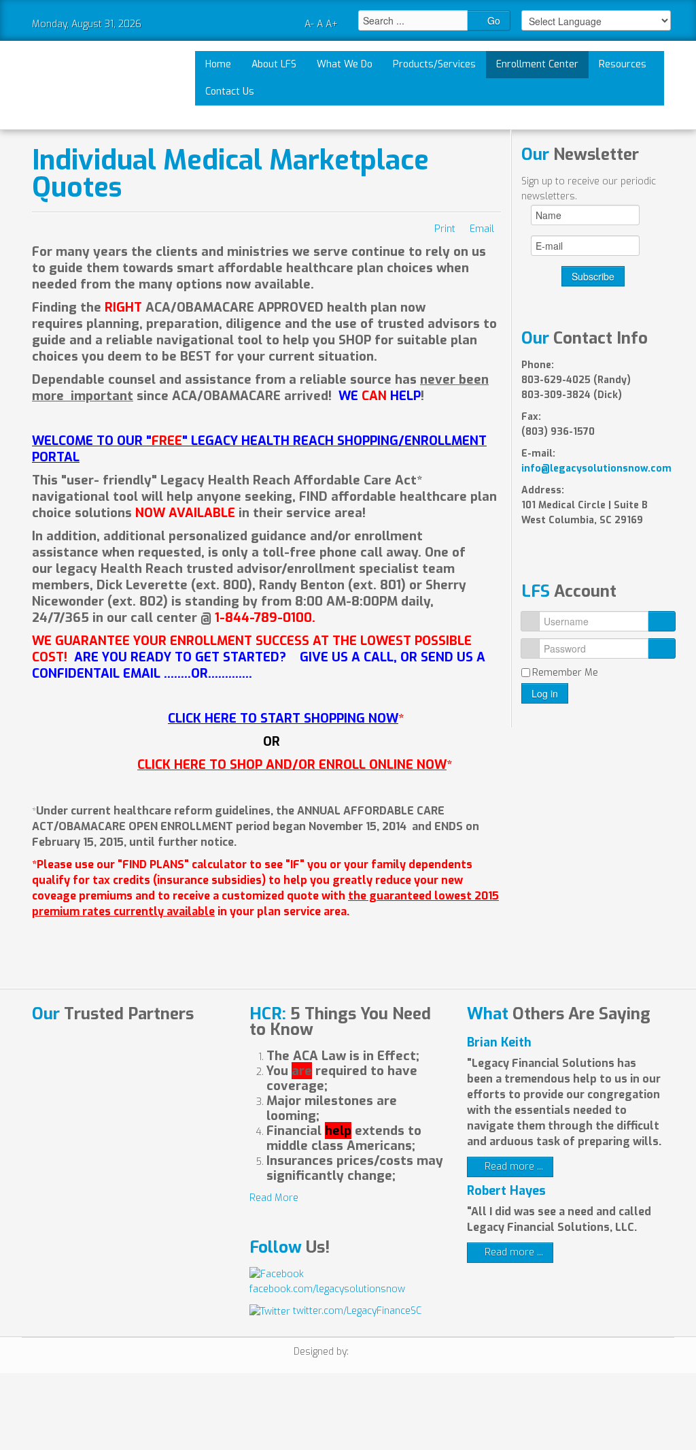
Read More (273, 1197)
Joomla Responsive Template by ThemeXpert (376, 1353)
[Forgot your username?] (662, 621)
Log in (545, 693)
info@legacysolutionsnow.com (596, 468)
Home (218, 64)
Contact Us (229, 91)
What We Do (344, 64)
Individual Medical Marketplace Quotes (230, 173)
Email (482, 229)
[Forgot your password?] (662, 648)
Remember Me (565, 672)
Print (444, 229)
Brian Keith (499, 1042)
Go (492, 20)
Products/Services (434, 64)
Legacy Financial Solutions (81, 85)
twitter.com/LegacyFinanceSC (355, 1310)
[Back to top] (356, 1416)
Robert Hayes (506, 1191)
